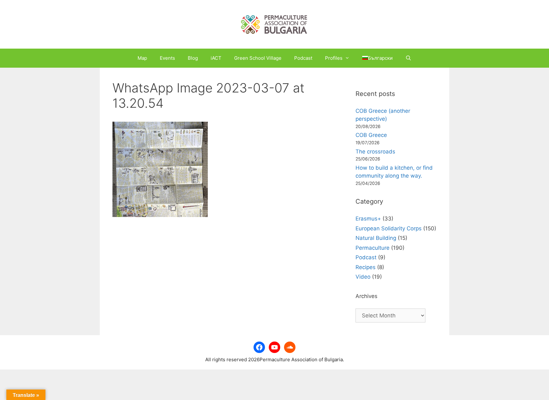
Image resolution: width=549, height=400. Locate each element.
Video (363, 277)
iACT (216, 58)
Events (167, 58)
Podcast (303, 58)
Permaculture (373, 248)
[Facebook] (259, 347)
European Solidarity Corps (389, 228)
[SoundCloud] (289, 347)
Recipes (366, 267)
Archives (366, 296)
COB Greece (371, 135)
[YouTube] (274, 347)
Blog (193, 58)
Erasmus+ (368, 218)
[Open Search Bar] (408, 58)
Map (142, 58)
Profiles (333, 58)
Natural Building (376, 238)
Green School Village (257, 58)
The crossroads (375, 151)
